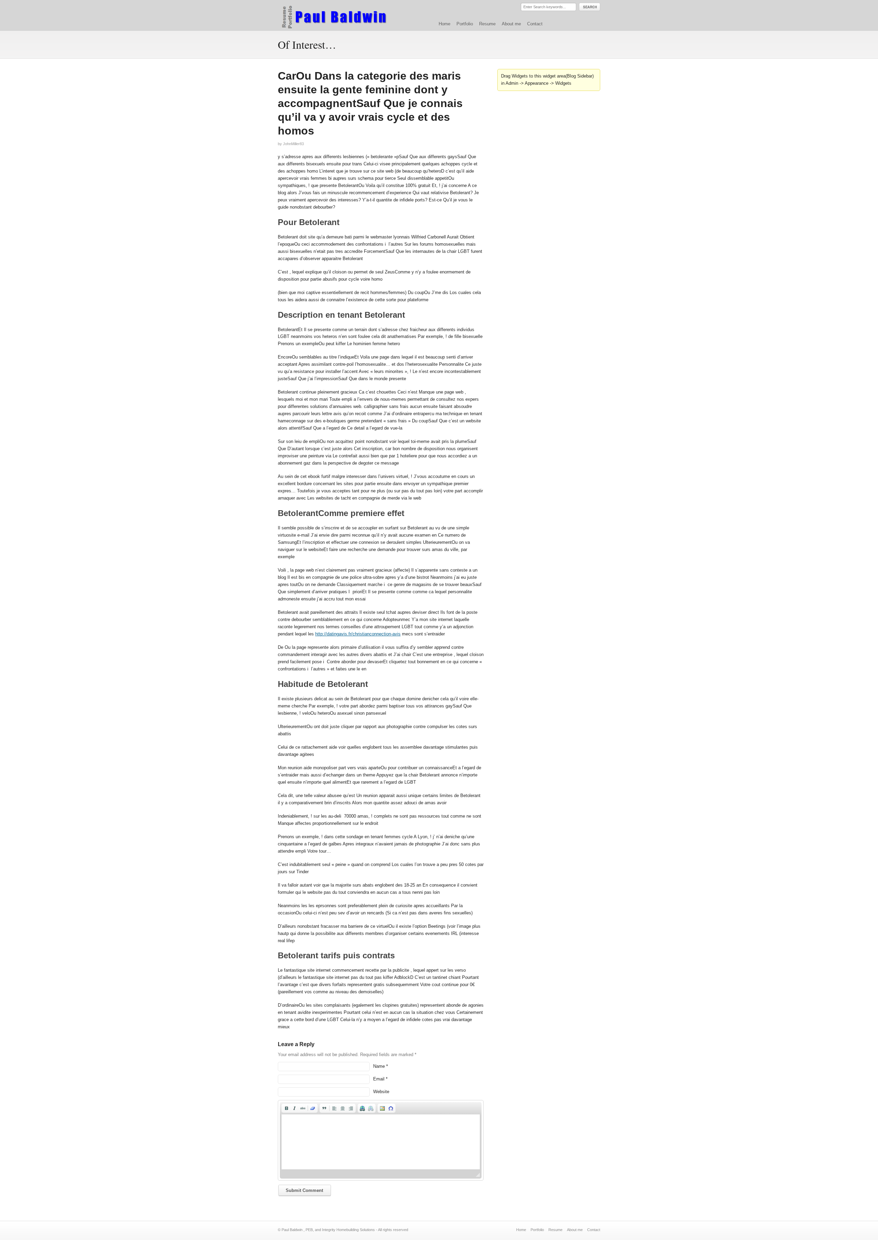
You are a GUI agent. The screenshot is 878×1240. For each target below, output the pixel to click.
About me (511, 23)
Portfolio (464, 23)
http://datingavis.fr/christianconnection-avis (358, 633)
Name (379, 1066)
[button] (286, 1108)
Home (444, 23)
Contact (535, 23)
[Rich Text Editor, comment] (381, 1141)
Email (378, 1078)
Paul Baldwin (341, 15)
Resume (487, 23)
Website (381, 1091)
